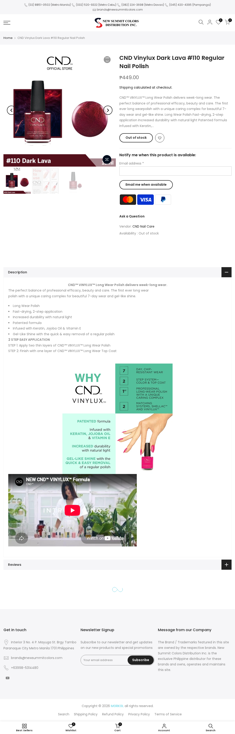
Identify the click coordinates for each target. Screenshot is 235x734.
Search (63, 714)
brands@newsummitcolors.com (120, 10)
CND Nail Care (143, 226)
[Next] (107, 110)
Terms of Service (168, 714)
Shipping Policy (86, 714)
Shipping (126, 87)
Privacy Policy (139, 714)
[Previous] (11, 110)
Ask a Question (132, 216)
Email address (131, 163)
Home (8, 38)
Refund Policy (113, 714)
